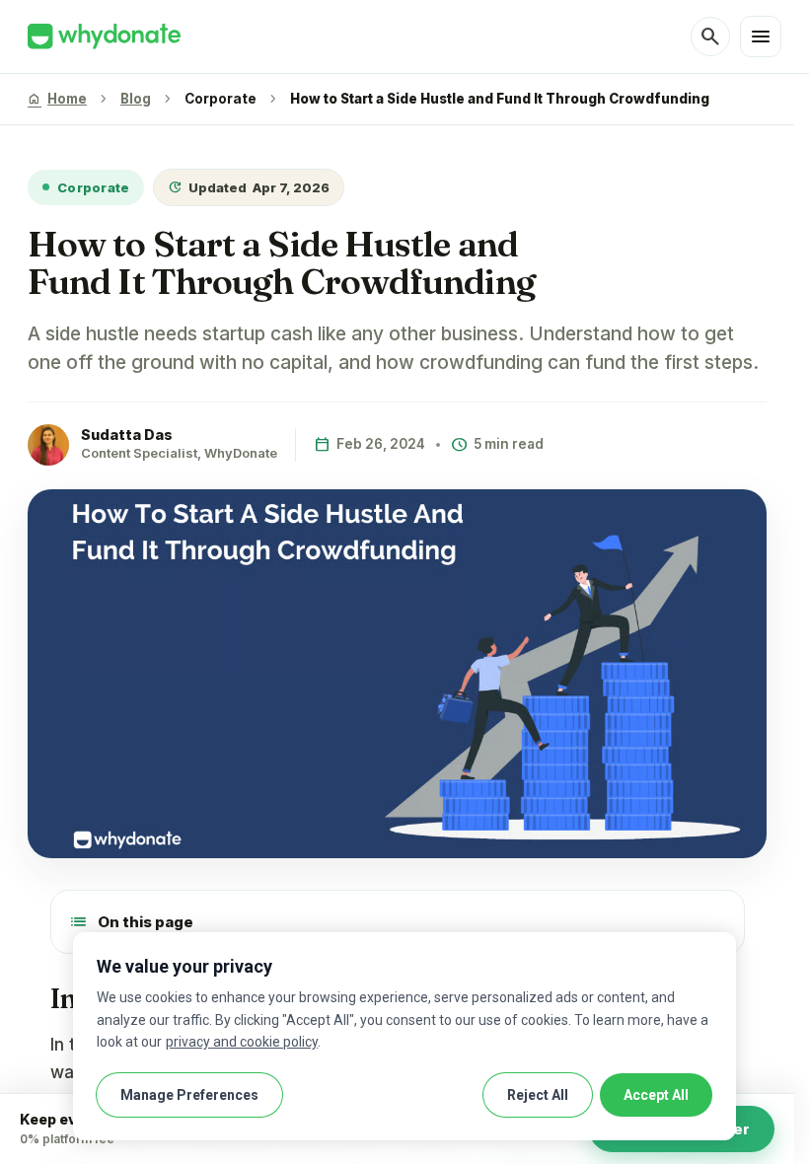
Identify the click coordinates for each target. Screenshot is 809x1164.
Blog (135, 99)
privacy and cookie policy (242, 1042)
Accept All (656, 1095)
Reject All (537, 1095)
